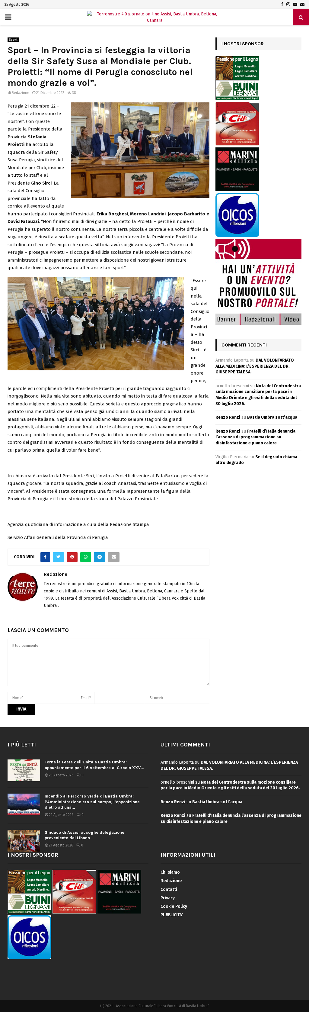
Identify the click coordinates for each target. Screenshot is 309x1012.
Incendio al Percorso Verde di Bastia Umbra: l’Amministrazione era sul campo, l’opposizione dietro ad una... (92, 802)
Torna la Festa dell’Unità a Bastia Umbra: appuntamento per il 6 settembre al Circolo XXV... (94, 764)
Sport (13, 40)
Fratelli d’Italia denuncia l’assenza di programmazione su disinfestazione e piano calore (255, 437)
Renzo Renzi (227, 417)
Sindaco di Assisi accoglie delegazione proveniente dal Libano (84, 835)
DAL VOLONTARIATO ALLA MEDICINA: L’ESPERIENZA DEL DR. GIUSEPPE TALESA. (254, 366)
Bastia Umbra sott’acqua (272, 417)
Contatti (169, 889)
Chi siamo (170, 872)
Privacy (168, 898)
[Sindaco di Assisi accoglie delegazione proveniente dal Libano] (24, 841)
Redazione (20, 93)
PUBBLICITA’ (172, 914)
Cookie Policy (174, 906)
